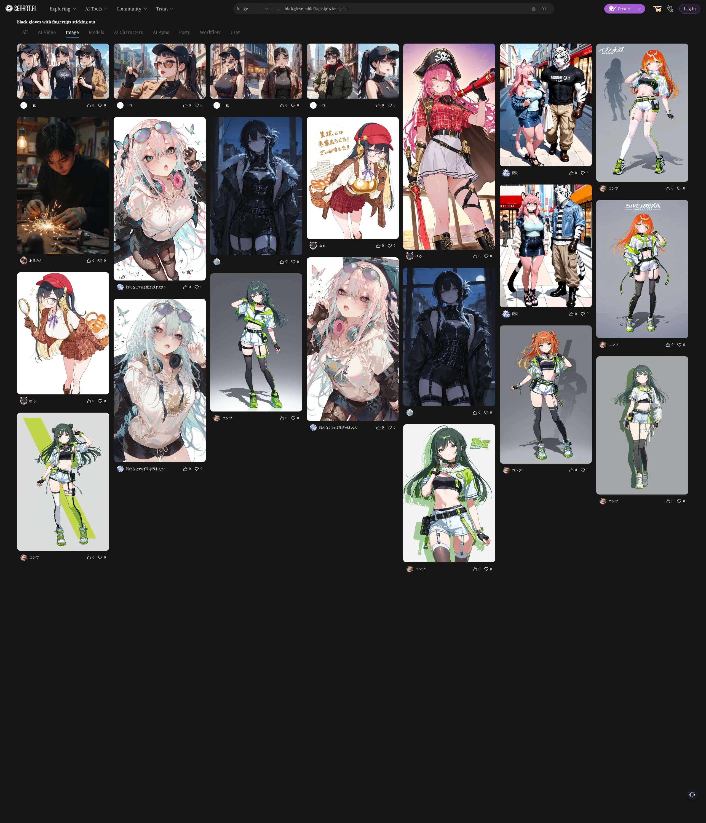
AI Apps (161, 32)
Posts (184, 32)
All (25, 32)
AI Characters (128, 32)
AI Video (47, 32)
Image (72, 32)
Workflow (210, 32)
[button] (544, 9)
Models (96, 32)
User (235, 32)
